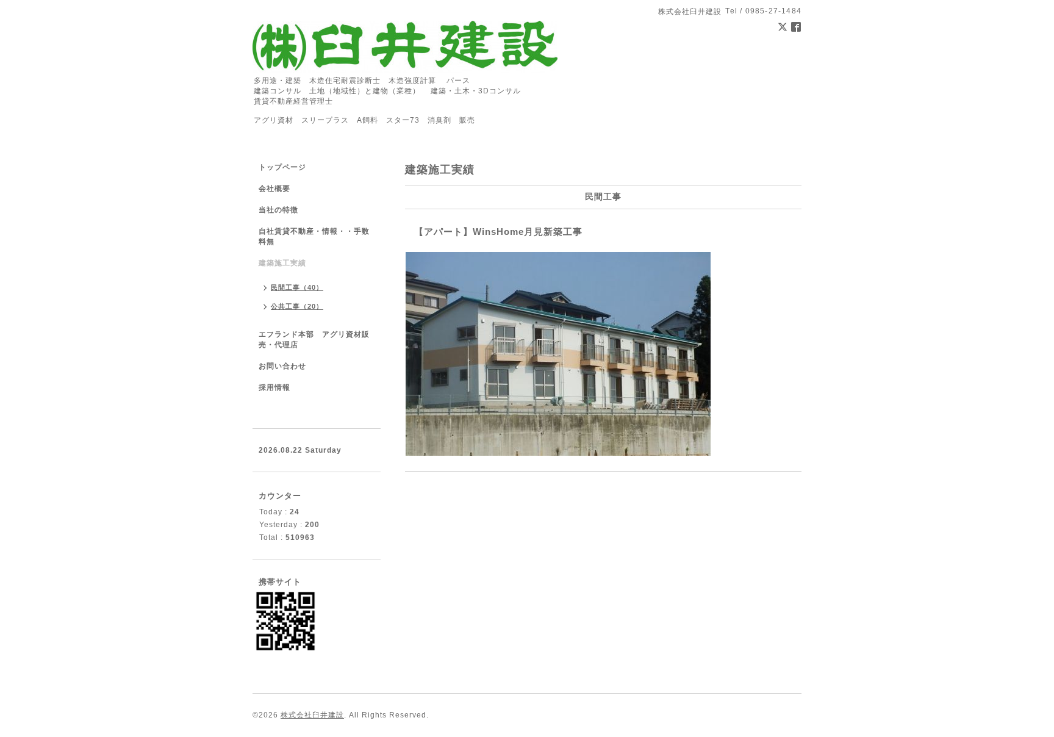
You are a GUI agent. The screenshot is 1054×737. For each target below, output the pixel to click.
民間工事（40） (297, 287)
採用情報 (274, 387)
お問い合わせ (282, 366)
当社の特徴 (278, 210)
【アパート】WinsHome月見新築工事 (498, 231)
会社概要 (274, 188)
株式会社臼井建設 (312, 715)
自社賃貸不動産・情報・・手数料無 (314, 236)
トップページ (282, 167)
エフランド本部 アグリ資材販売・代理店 (314, 339)
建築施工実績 (282, 263)
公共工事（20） (297, 306)
